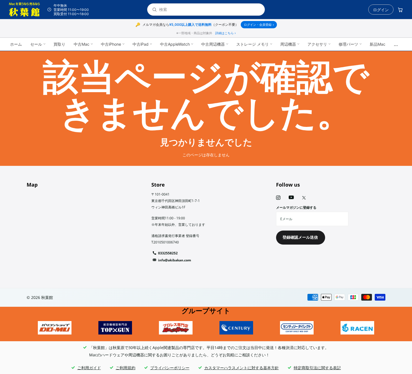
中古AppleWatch (175, 44)
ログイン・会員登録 (259, 25)
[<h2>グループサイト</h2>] (55, 327)
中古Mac (81, 44)
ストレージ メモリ (252, 44)
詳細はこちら (225, 33)
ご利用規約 (125, 367)
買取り (59, 44)
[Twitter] (304, 197)
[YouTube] (291, 197)
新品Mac (377, 44)
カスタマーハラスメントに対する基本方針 (241, 367)
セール (36, 44)
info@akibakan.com (174, 260)
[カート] (400, 9)
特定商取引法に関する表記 (317, 367)
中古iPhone (111, 44)
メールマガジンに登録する (296, 207)
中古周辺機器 (213, 44)
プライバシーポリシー (169, 367)
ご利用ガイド (89, 367)
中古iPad (141, 44)
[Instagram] (278, 198)
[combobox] (209, 9)
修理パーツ (348, 44)
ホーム (16, 44)
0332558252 (168, 253)
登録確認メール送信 (301, 237)
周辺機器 (288, 44)
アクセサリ (317, 44)
